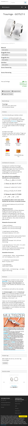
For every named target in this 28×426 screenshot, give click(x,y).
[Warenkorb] (21, 7)
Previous (4, 382)
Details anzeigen (3, 424)
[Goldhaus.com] (4, 1)
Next (24, 382)
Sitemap (16, 408)
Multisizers (14, 121)
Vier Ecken (14, 386)
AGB (16, 406)
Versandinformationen (5, 404)
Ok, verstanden (23, 416)
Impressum (17, 410)
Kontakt (2, 407)
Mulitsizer (5, 118)
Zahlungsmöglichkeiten (5, 402)
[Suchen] (25, 2)
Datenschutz (17, 403)
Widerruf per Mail (18, 401)
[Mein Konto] (25, 7)
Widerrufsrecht (18, 413)
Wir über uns (3, 400)
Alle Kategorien (6, 7)
